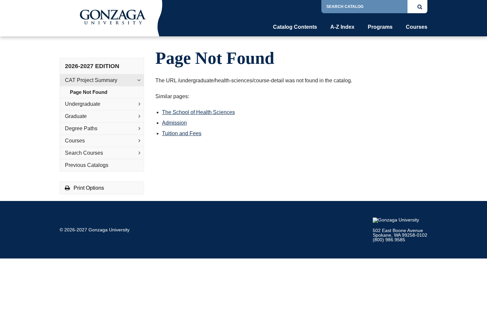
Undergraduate (82, 104)
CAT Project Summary (91, 80)
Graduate (76, 116)
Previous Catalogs (86, 165)
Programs (380, 27)
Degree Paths (81, 128)
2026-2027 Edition (92, 66)
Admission (174, 123)
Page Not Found (88, 92)
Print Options (88, 188)
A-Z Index (342, 27)
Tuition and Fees (181, 133)
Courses (416, 27)
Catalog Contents (295, 27)
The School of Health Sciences (198, 112)
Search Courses (84, 153)
